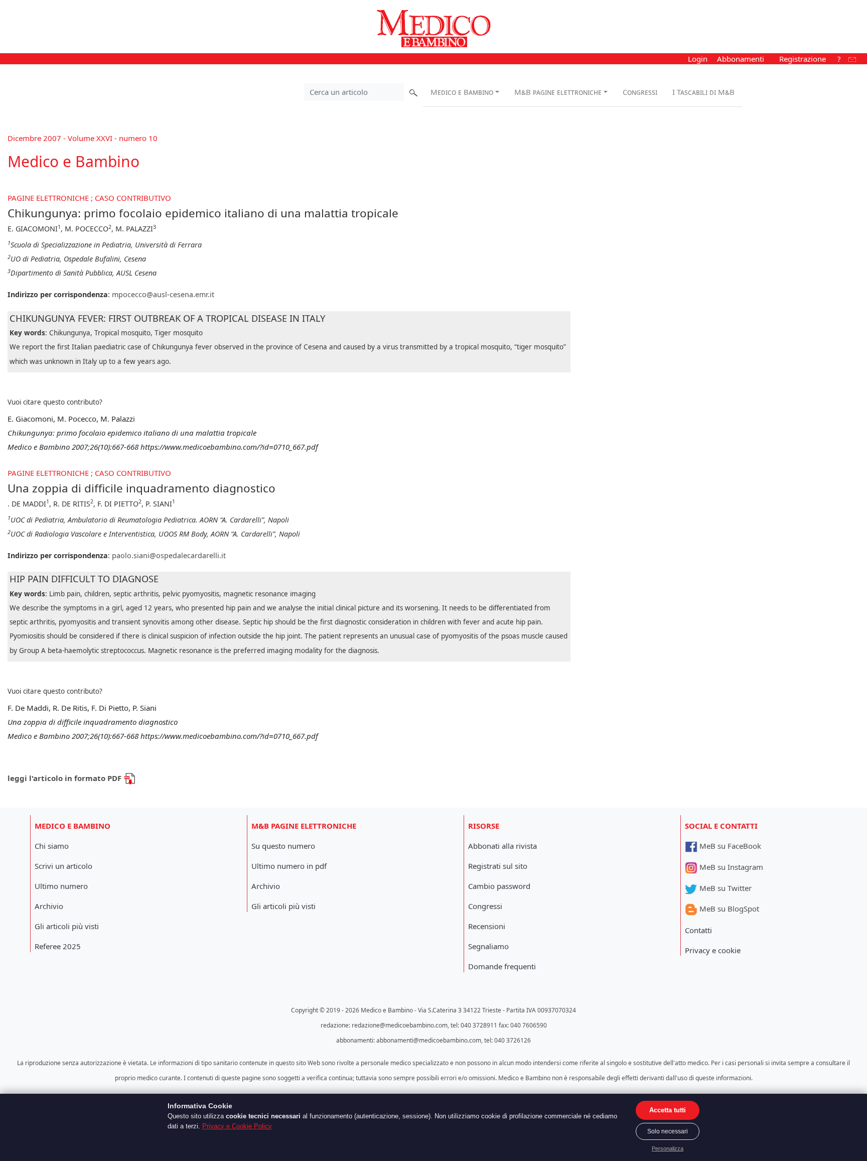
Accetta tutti (667, 1110)
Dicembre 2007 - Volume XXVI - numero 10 (83, 138)
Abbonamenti (740, 59)
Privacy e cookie (713, 950)
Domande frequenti (502, 966)
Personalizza (667, 1148)
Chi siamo (52, 846)
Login (697, 59)
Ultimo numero (61, 886)
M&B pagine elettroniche (558, 92)
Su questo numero (283, 846)
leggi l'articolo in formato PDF (65, 778)
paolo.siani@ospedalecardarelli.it (169, 555)
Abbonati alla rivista (502, 846)
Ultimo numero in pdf (289, 866)
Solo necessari (667, 1131)
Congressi (640, 92)
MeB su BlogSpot (728, 909)
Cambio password (499, 886)
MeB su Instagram (730, 867)
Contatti (698, 930)
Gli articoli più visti (67, 926)
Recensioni (486, 926)
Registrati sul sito (497, 866)
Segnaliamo (488, 946)
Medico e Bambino (461, 92)
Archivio (49, 906)
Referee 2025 (58, 946)
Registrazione (802, 59)
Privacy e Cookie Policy (237, 1126)
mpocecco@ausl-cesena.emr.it (163, 294)
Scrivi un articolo (63, 866)
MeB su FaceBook (729, 846)
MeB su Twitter (724, 888)
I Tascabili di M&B (703, 92)
